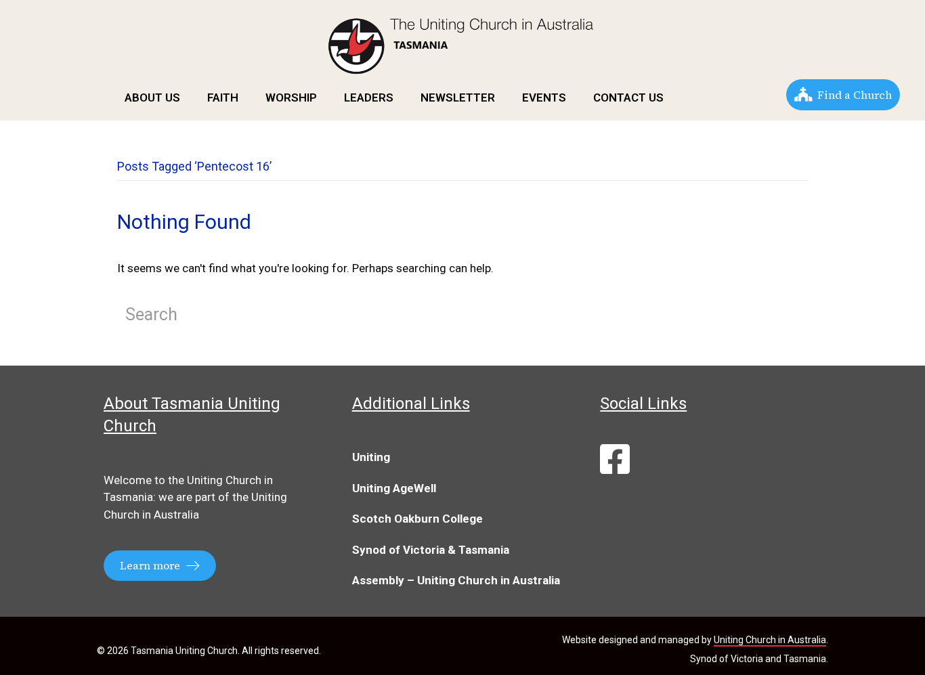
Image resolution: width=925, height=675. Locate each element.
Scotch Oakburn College (417, 518)
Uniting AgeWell (394, 488)
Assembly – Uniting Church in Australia (456, 580)
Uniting (371, 457)
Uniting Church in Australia (770, 639)
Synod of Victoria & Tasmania (430, 550)
